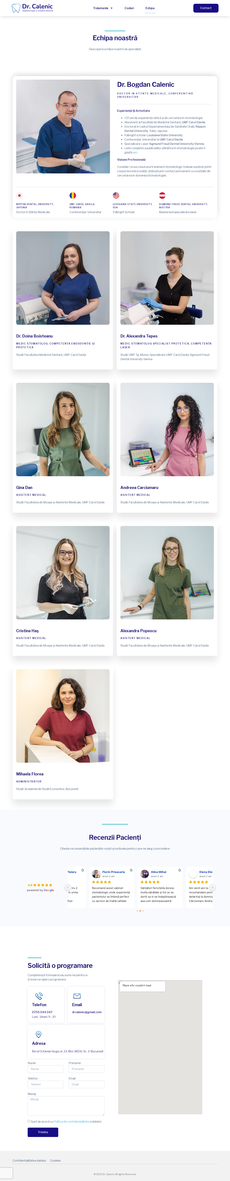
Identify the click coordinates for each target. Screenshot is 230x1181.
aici (135, 152)
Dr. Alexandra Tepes (139, 336)
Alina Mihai (138, 872)
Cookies (55, 1160)
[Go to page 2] (143, 911)
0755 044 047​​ (42, 1012)
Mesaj (32, 1094)
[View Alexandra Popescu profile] (167, 626)
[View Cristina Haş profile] (63, 626)
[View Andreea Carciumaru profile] (167, 483)
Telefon (33, 1078)
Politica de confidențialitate (71, 1121)
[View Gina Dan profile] (63, 483)
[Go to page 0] (137, 911)
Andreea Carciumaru (139, 487)
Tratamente (100, 8)
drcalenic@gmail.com (87, 1012)
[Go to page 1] (140, 911)
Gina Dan (24, 487)
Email (72, 1078)
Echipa (150, 8)
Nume (32, 1063)
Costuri (129, 8)
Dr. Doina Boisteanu (34, 336)
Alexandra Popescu (138, 630)
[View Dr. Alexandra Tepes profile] (167, 331)
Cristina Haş (27, 630)
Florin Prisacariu (93, 872)
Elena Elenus (188, 872)
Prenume (75, 1063)
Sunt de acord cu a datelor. (66, 1121)
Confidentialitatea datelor (29, 1160)
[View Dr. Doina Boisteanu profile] (63, 331)
